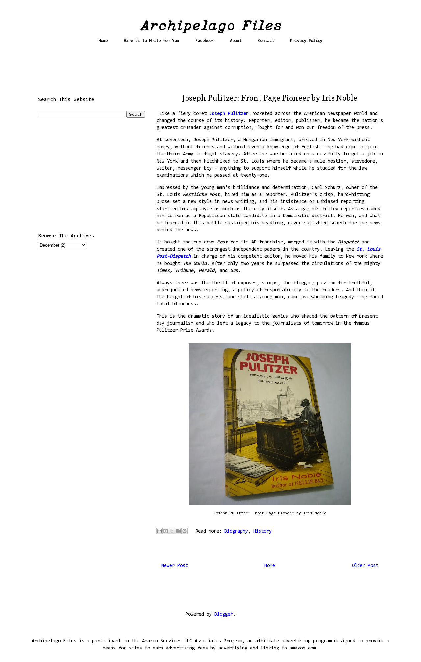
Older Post (365, 565)
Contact (266, 41)
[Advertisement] (210, 71)
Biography (236, 531)
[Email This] (159, 531)
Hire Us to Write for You (151, 41)
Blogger (223, 614)
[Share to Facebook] (178, 531)
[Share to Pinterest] (184, 531)
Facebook (204, 41)
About (235, 41)
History (262, 531)
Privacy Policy (306, 41)
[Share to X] (172, 531)
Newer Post (174, 565)
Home (103, 41)
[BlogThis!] (165, 531)
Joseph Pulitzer (230, 113)
